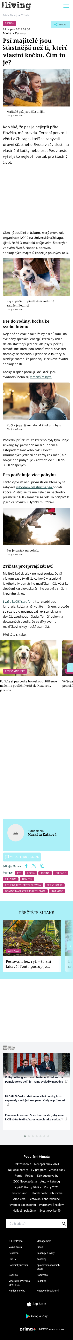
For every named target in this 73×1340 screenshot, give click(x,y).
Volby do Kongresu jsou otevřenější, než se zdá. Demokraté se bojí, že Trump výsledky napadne (34, 1079)
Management (44, 1241)
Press (40, 1247)
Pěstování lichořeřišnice (44, 1199)
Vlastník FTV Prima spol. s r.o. (19, 1282)
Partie (18, 1175)
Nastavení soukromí (48, 1290)
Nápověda (42, 1274)
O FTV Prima (16, 1241)
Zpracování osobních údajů (48, 1267)
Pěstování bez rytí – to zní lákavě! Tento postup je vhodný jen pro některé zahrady (28, 964)
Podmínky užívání (18, 1265)
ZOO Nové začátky (25, 1181)
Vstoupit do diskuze (24, 857)
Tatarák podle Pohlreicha (46, 1193)
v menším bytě (41, 377)
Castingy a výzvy (46, 1253)
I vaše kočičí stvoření (18, 601)
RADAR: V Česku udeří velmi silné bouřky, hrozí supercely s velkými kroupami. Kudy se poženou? (35, 1098)
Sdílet (58, 25)
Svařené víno (19, 1193)
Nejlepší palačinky (24, 1210)
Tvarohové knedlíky (51, 1205)
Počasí (29, 1175)
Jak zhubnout (22, 1164)
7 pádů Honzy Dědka (28, 1187)
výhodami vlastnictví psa (34, 487)
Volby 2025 (51, 1187)
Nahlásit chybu (17, 1290)
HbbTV (12, 1259)
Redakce (41, 1280)
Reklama (13, 1253)
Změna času (57, 1170)
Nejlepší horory (18, 1170)
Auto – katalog (50, 1181)
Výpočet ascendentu (22, 1205)
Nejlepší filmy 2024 (46, 1164)
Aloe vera (19, 1199)
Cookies (13, 1274)
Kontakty (41, 1259)
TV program (38, 1170)
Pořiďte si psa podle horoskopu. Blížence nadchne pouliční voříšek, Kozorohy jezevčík (28, 685)
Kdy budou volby (47, 1175)
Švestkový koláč (50, 1210)
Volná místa (15, 1247)
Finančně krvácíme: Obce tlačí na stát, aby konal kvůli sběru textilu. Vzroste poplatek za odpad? (34, 1117)
